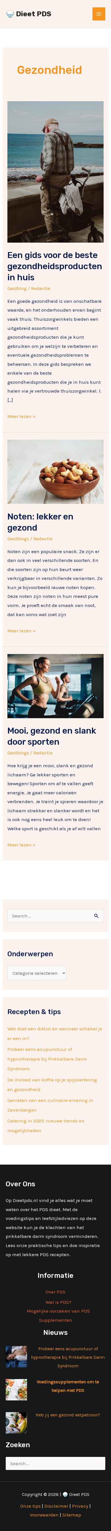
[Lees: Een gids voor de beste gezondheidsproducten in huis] (55, 171)
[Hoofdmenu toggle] (99, 14)
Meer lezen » (21, 415)
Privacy (80, 1506)
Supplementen (55, 1320)
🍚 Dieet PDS (28, 14)
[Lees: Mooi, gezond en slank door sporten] (55, 685)
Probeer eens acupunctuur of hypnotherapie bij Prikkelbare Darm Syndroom (47, 1058)
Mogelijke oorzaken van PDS (58, 1311)
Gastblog (17, 288)
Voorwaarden (44, 1515)
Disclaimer (56, 1506)
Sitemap (71, 1515)
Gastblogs (18, 538)
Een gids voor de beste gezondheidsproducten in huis (54, 266)
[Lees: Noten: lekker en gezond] (55, 471)
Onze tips (30, 1506)
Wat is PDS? (58, 1302)
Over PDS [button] (55, 1292)
